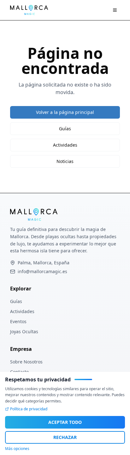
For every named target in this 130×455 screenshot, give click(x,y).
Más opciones (17, 448)
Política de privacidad (28, 409)
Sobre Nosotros (26, 362)
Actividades (65, 145)
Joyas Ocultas (24, 331)
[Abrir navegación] (115, 10)
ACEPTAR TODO (65, 422)
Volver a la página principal (65, 112)
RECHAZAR (65, 437)
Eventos (18, 321)
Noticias (65, 161)
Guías (65, 129)
